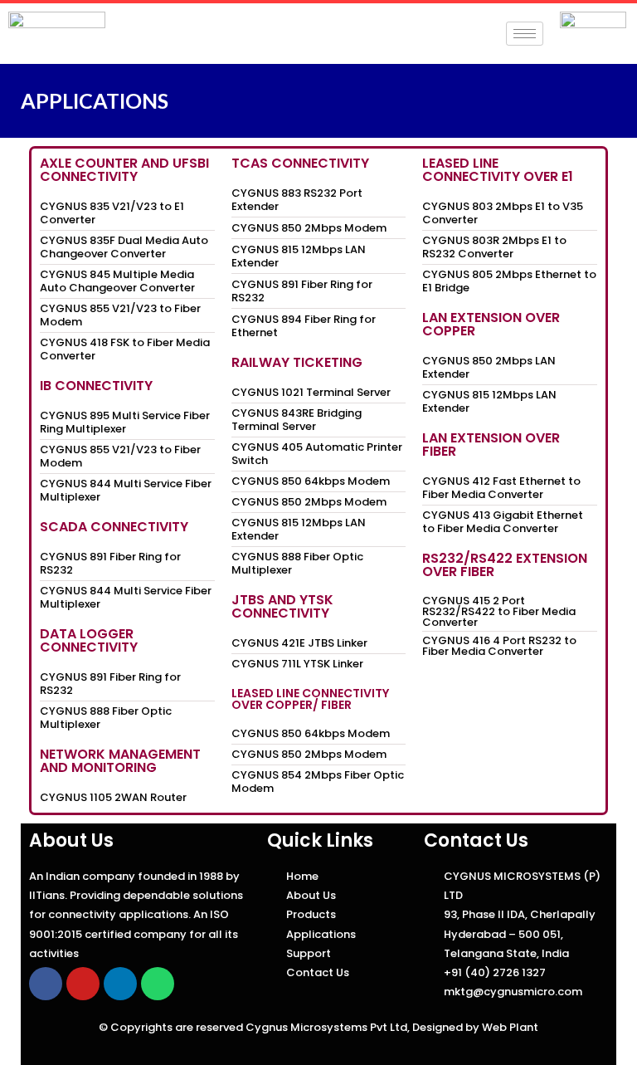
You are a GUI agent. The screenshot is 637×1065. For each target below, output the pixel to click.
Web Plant (510, 1027)
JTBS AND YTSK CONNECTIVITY (282, 606)
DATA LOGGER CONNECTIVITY (89, 640)
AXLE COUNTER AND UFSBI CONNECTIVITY (124, 170)
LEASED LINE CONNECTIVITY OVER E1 (497, 170)
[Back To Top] (594, 1024)
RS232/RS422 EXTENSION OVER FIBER (504, 565)
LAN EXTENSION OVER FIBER (491, 444)
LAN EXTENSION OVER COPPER (491, 324)
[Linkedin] (120, 983)
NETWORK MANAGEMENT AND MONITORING (120, 761)
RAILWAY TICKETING (296, 362)
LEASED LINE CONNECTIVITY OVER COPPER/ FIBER (310, 699)
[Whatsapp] (157, 983)
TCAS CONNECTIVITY (300, 163)
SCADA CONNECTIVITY (114, 526)
